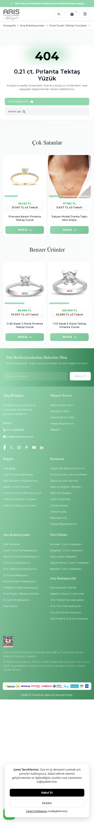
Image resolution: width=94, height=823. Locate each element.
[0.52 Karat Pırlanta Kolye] (69, 176)
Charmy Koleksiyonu (16, 562)
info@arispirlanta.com (19, 436)
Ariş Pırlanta (13, 395)
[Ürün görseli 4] (84, 196)
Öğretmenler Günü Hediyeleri (69, 562)
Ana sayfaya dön (19, 101)
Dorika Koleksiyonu (15, 575)
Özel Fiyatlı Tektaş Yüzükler (68, 25)
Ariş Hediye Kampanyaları (67, 599)
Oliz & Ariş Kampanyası (65, 612)
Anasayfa (9, 25)
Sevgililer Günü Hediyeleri (66, 550)
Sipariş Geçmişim (61, 405)
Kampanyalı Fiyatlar (63, 587)
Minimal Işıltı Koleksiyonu (19, 581)
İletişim (55, 429)
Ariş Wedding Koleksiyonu (20, 568)
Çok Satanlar (11, 544)
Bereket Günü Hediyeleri (66, 568)
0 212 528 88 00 (15, 429)
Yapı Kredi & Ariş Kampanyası (69, 618)
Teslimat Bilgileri (61, 493)
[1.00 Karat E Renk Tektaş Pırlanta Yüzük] (69, 283)
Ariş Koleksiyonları (32, 25)
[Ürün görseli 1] (11, 196)
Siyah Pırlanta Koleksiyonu (20, 550)
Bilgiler (8, 458)
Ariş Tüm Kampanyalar (65, 606)
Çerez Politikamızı (36, 811)
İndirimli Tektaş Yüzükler (19, 505)
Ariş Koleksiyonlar (16, 534)
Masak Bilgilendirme (63, 524)
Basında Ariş (58, 517)
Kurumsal (57, 458)
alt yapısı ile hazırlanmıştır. (47, 695)
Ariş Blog (9, 468)
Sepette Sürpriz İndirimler (67, 593)
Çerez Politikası (60, 499)
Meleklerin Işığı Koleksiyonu (21, 587)
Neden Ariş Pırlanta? (16, 486)
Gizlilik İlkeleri (59, 505)
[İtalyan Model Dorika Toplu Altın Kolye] (24, 176)
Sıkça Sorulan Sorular (64, 480)
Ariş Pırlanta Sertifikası (18, 474)
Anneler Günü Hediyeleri (66, 544)
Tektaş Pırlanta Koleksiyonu (21, 556)
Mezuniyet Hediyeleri (63, 556)
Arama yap (14, 111)
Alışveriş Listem (60, 411)
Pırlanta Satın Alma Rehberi (68, 474)
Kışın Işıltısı (10, 606)
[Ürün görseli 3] (38, 196)
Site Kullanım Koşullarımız (20, 480)
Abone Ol (80, 376)
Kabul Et (47, 792)
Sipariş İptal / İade (62, 417)
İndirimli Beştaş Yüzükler (19, 499)
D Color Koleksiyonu (16, 599)
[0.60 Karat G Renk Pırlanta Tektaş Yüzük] (24, 283)
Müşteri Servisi (61, 395)
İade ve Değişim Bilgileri (65, 486)
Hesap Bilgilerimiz (62, 423)
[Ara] (59, 14)
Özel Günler (59, 534)
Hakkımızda (58, 511)
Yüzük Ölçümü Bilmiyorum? (22, 493)
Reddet (47, 803)
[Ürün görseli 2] (24, 196)
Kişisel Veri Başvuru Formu (67, 468)
